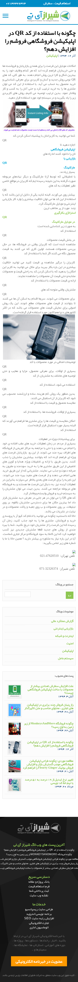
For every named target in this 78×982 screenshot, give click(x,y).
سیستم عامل (65, 658)
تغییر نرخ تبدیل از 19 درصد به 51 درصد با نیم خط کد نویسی (49, 781)
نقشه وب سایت (39, 895)
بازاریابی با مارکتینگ (39, 163)
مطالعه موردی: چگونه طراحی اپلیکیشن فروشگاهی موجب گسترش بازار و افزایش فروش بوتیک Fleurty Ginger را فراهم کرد (48, 764)
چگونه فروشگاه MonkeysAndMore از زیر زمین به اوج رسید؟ (48, 725)
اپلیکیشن (52, 55)
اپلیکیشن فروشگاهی (63, 149)
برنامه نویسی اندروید (39, 914)
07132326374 (16, 3)
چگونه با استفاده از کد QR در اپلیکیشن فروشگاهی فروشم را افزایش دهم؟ (50, 743)
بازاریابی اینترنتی (63, 628)
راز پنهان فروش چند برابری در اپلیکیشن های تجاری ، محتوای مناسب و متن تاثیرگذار (48, 706)
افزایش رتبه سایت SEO (39, 918)
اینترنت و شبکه (64, 636)
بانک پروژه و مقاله (39, 882)
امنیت (69, 643)
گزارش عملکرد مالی (62, 621)
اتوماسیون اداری (39, 927)
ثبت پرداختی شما (39, 891)
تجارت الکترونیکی (39, 923)
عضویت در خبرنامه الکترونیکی (39, 961)
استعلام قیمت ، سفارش (56, 3)
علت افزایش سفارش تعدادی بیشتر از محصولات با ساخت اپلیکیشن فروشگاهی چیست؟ (50, 689)
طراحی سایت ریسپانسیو (39, 909)
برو (69, 595)
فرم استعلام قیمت (39, 886)
